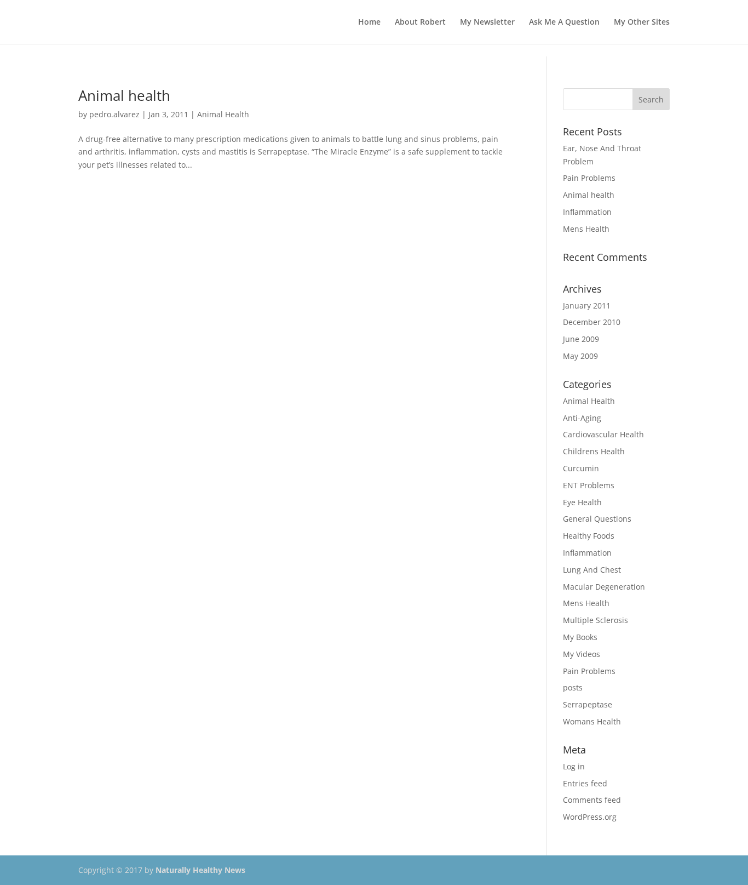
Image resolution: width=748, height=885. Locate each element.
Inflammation (587, 212)
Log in (574, 766)
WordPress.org (590, 817)
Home (369, 22)
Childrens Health (594, 451)
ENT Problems (588, 485)
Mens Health (586, 229)
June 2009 (581, 339)
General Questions (597, 518)
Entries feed (585, 783)
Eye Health (582, 502)
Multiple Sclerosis (595, 620)
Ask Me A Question (564, 22)
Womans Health (592, 721)
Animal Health (223, 114)
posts (573, 687)
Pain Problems (589, 178)
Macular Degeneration (604, 586)
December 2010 (591, 322)
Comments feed (592, 800)
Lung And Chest (592, 569)
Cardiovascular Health (603, 434)
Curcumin (581, 468)
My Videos (581, 654)
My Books (580, 637)
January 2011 (587, 305)
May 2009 (580, 356)
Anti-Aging (582, 418)
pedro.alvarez (114, 114)
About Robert (420, 22)
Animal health (124, 95)
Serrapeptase (587, 704)
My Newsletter (487, 22)
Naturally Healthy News (200, 870)
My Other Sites (642, 22)
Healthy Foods (588, 535)
